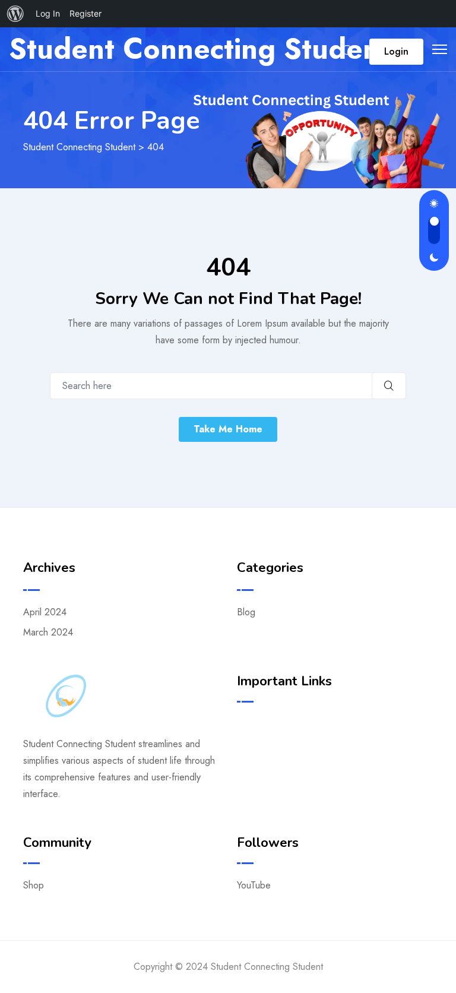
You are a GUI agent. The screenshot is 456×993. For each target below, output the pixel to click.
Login (396, 51)
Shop (33, 885)
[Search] (348, 51)
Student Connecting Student (199, 49)
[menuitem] (15, 13)
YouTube (254, 885)
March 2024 (48, 632)
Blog (246, 612)
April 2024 (44, 612)
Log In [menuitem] (48, 13)
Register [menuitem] (85, 13)
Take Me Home (228, 429)
